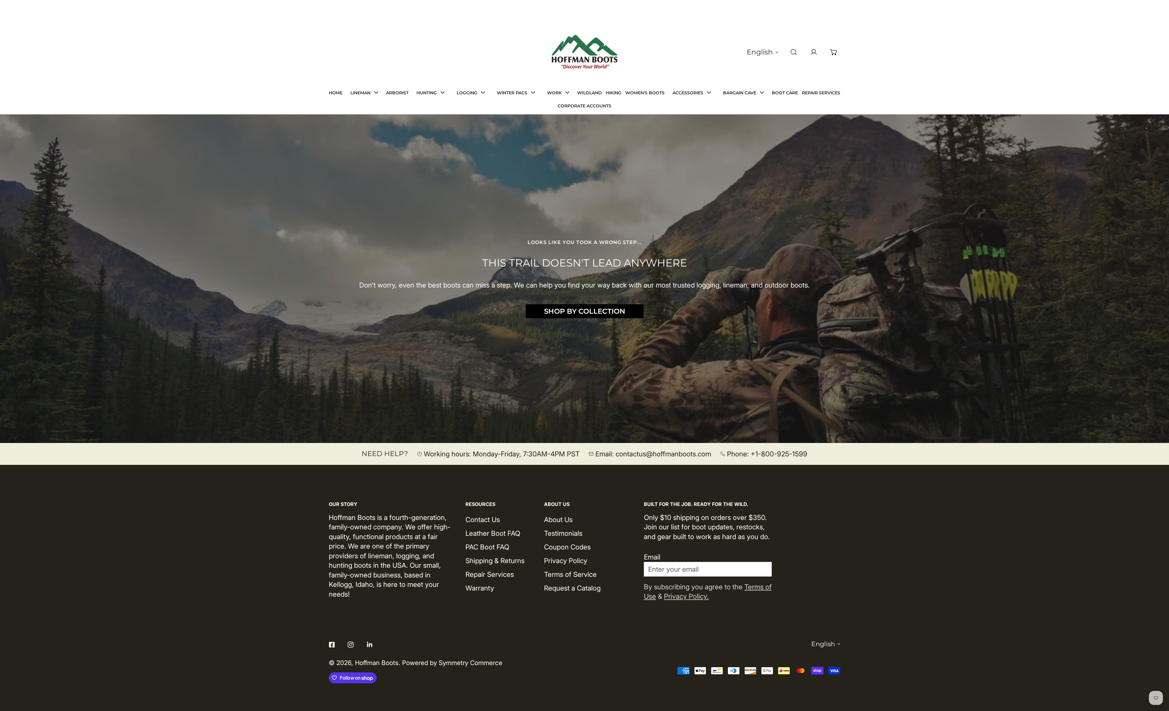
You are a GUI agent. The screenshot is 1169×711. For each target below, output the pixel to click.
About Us (558, 519)
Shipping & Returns (495, 560)
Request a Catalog (572, 588)
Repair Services (489, 574)
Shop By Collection (584, 311)
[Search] (794, 52)
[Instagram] (350, 645)
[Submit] (761, 569)
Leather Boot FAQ (492, 533)
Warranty (479, 588)
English (760, 52)
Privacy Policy (565, 560)
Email (652, 557)
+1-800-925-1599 (779, 454)
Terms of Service (570, 574)
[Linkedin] (369, 645)
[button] (834, 52)
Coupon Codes (567, 547)
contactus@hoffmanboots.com (663, 454)
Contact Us (482, 519)
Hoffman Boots (376, 663)
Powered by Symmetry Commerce (452, 663)
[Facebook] (331, 645)
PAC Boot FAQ (487, 547)
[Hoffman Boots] (584, 52)
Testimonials (563, 533)
